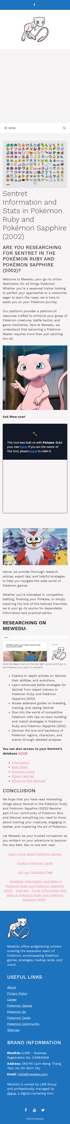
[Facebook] (34, 5)
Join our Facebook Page (35, 872)
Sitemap (13, 1030)
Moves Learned (23, 776)
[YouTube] (34, 1110)
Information (21, 762)
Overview (22, 890)
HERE (22, 753)
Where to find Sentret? (29, 781)
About (11, 987)
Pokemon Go (16, 1012)
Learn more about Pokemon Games (35, 854)
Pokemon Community (23, 1024)
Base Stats (19, 767)
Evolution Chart (23, 771)
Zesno (11, 1093)
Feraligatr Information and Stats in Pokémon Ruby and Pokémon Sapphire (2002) (34, 886)
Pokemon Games (19, 1005)
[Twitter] (42, 1110)
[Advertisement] (35, 86)
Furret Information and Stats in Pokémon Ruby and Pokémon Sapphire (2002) (36, 895)
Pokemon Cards (19, 1018)
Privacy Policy (17, 993)
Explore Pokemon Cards (35, 863)
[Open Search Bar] (64, 128)
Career (12, 999)
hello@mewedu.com (33, 1074)
